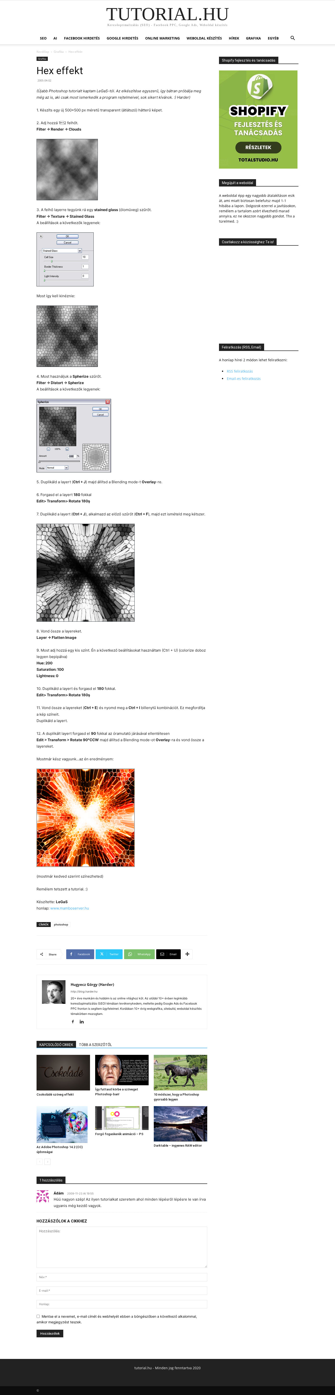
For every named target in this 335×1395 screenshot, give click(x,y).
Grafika (253, 38)
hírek (234, 38)
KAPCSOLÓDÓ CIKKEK (56, 1045)
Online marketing (162, 38)
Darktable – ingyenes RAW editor (178, 1145)
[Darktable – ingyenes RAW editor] (180, 1123)
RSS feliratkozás (240, 371)
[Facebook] (75, 1022)
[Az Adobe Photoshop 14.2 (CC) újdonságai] (63, 1124)
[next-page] (47, 1162)
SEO (43, 38)
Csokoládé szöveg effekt (55, 1094)
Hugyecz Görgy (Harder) (92, 984)
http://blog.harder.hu (84, 991)
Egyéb (273, 38)
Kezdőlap (43, 52)
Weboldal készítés (204, 38)
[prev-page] (40, 1162)
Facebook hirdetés (82, 38)
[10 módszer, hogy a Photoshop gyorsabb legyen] (180, 1072)
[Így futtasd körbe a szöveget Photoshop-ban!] (122, 1070)
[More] (187, 954)
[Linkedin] (83, 1022)
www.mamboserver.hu (69, 908)
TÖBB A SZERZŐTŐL (95, 1045)
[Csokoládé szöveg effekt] (63, 1072)
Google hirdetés (122, 38)
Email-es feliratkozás (244, 378)
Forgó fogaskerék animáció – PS (119, 1134)
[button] (292, 38)
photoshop (61, 924)
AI (55, 38)
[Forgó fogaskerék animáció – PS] (122, 1118)
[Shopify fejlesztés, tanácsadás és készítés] (258, 167)
